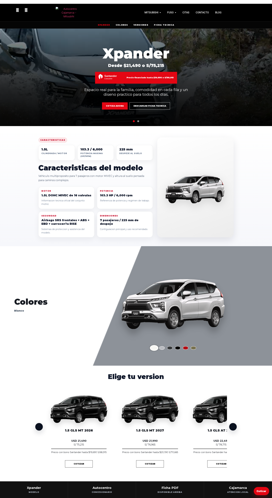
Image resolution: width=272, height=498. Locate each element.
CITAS (185, 12)
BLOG (218, 12)
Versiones (140, 25)
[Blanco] (154, 348)
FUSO (170, 12)
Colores (122, 25)
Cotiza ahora (115, 106)
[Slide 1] (133, 121)
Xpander (104, 25)
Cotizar (261, 491)
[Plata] (162, 348)
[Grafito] (170, 348)
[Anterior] (39, 427)
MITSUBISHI (151, 12)
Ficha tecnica (164, 25)
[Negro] (178, 348)
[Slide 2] (138, 121)
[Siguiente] (233, 427)
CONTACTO (202, 12)
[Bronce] (193, 348)
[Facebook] (17, 10)
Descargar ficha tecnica (149, 106)
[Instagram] (26, 10)
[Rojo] (185, 348)
